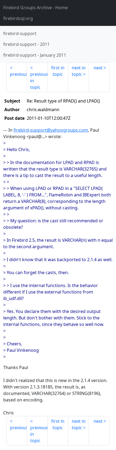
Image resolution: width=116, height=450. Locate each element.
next (98, 68)
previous (18, 74)
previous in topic (38, 80)
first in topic (57, 71)
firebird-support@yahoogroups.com (50, 130)
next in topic (79, 71)
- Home (35, 8)
